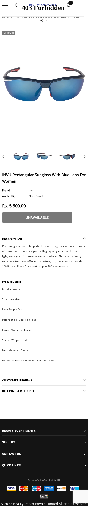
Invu (31, 190)
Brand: (6, 190)
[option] (44, 84)
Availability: (9, 196)
